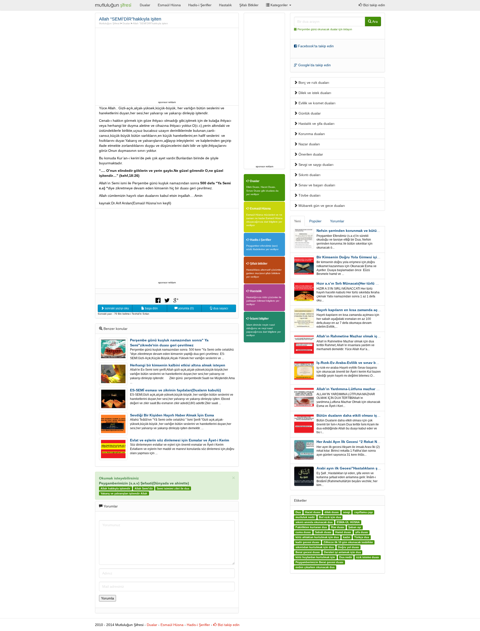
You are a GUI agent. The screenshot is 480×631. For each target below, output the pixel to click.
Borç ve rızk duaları (313, 83)
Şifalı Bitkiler (248, 5)
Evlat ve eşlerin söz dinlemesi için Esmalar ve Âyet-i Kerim (179, 440)
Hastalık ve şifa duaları (316, 124)
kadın (346, 537)
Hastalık (225, 5)
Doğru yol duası (348, 547)
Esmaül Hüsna (169, 5)
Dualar (145, 5)
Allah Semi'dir (143, 488)
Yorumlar (337, 221)
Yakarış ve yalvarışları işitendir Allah (123, 493)
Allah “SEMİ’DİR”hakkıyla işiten (150, 23)
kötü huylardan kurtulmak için (315, 557)
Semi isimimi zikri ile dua (173, 488)
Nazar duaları (309, 144)
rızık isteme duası (367, 557)
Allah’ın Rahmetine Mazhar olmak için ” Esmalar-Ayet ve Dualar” (370, 336)
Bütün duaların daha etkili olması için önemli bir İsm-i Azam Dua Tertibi (376, 415)
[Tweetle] (167, 300)
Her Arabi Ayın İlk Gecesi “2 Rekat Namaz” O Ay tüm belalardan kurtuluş (377, 442)
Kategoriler (279, 5)
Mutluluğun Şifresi (109, 23)
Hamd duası (343, 532)
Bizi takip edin (373, 5)
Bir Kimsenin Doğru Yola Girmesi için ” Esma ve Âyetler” (364, 257)
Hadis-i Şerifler (200, 5)
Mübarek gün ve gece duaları (321, 206)
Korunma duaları (311, 134)
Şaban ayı (354, 527)
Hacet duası (312, 512)
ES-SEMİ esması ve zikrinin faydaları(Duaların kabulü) (175, 390)
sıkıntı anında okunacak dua (314, 522)
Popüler (315, 221)
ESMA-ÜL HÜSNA (348, 522)
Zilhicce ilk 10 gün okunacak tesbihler (348, 542)
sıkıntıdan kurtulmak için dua (315, 547)
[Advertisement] (167, 64)
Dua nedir (345, 557)
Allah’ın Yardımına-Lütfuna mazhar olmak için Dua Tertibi (364, 389)
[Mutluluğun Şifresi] (113, 5)
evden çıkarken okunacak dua (315, 567)
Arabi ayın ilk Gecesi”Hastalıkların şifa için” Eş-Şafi (360, 468)
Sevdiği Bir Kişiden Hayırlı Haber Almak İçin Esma (172, 415)
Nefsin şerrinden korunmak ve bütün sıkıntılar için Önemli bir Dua (372, 231)
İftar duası (337, 527)
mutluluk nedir (305, 517)
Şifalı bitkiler (258, 263)
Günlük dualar (309, 113)
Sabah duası (323, 532)
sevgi (346, 512)
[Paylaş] (158, 300)
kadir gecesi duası (307, 542)
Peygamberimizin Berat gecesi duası (319, 562)
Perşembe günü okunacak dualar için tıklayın (325, 29)
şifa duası (361, 532)
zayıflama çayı (363, 512)
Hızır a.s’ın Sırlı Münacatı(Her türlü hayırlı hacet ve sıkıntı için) (369, 283)
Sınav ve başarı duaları (316, 185)
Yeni (297, 221)
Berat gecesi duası (308, 552)
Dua (298, 512)
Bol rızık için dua (330, 517)
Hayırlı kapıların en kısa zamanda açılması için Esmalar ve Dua (369, 310)
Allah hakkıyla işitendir (115, 488)
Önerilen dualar (310, 154)
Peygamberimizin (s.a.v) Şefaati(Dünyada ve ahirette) (144, 483)
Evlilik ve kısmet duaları (317, 103)
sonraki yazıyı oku (116, 308)
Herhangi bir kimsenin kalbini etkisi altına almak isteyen (177, 365)
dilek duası (331, 512)
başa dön (151, 308)
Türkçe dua (361, 537)
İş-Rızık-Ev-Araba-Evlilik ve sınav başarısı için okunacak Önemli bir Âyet (377, 363)
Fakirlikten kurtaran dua (311, 527)
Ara (375, 22)
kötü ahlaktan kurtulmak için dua (317, 537)
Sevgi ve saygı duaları (316, 165)
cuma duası (303, 532)
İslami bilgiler (259, 318)
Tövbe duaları (309, 195)
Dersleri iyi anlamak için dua (342, 552)
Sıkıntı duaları (309, 175)
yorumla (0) (186, 308)
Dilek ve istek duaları (314, 93)
